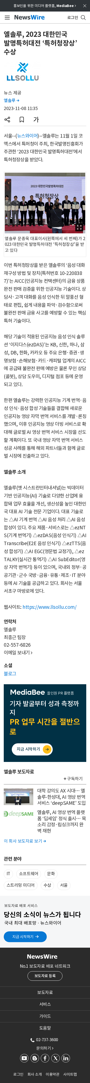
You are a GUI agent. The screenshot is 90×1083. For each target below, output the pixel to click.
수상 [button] (47, 885)
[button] (7, 119)
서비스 (45, 1004)
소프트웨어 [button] (28, 873)
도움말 (45, 1028)
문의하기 (44, 1048)
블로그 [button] (10, 674)
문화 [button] (51, 873)
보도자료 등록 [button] (45, 975)
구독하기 (74, 778)
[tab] (45, 992)
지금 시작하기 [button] (23, 936)
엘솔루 (11, 100)
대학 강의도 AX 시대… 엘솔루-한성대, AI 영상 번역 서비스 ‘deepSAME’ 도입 (61, 797)
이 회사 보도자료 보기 (25, 841)
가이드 (45, 1016)
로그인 (18, 1074)
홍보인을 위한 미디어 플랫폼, (45, 6)
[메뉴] (6, 18)
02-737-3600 (47, 1039)
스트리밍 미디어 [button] (20, 885)
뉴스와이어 (27, 136)
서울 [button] (64, 885)
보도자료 (45, 992)
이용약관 (52, 1074)
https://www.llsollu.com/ (49, 607)
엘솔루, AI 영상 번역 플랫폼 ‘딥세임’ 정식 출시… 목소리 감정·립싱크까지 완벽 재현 (61, 821)
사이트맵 (70, 1074)
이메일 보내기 (18, 653)
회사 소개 (35, 1074)
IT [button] (8, 873)
